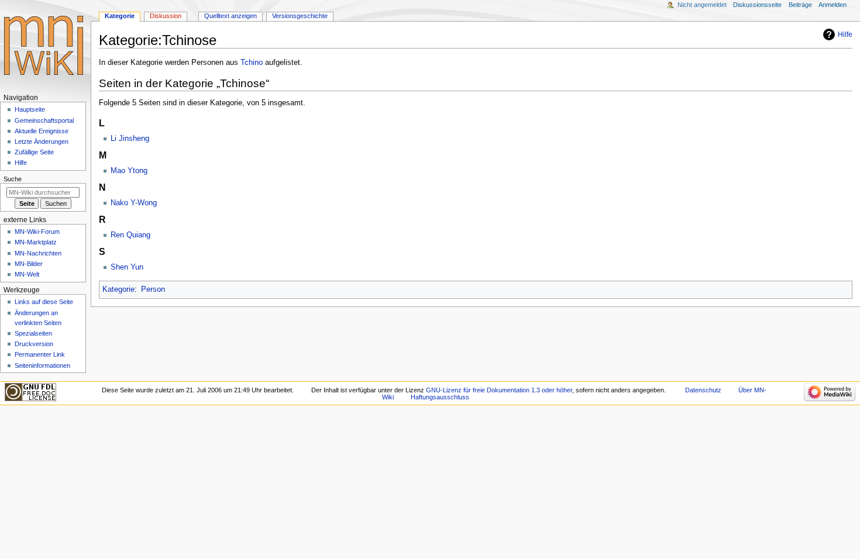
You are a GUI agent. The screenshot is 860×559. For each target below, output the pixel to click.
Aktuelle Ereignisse (41, 130)
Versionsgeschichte (300, 15)
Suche (13, 178)
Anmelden (832, 4)
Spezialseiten (33, 333)
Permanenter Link (40, 354)
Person (153, 289)
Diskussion (165, 15)
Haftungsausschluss (440, 397)
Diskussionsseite (757, 4)
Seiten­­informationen (42, 365)
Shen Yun (127, 267)
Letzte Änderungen (41, 141)
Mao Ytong (129, 171)
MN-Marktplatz (36, 242)
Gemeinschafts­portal (44, 120)
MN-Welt (27, 274)
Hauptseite (30, 109)
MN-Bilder (29, 263)
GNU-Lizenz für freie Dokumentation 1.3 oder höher (499, 390)
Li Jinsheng (130, 138)
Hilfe (845, 34)
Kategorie (118, 289)
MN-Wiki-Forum (37, 231)
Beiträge (800, 4)
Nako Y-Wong (134, 203)
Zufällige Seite (34, 152)
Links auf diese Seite (44, 301)
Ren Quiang (130, 235)
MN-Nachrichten (38, 253)
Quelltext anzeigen (230, 15)
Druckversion (34, 343)
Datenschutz (703, 390)
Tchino (251, 62)
